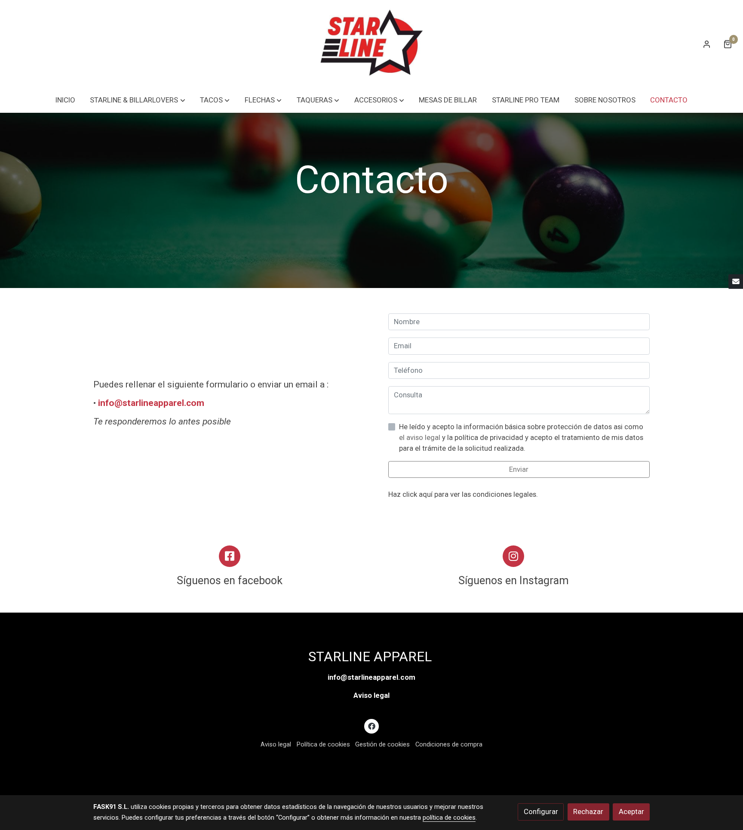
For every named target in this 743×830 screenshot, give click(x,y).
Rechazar (588, 811)
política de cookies (449, 817)
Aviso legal (371, 695)
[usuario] (707, 44)
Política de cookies (323, 744)
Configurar (541, 811)
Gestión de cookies (382, 744)
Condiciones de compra (448, 744)
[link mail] (735, 281)
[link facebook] (371, 725)
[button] (138, 100)
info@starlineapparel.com (151, 403)
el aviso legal (420, 437)
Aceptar (631, 811)
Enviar (518, 469)
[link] (372, 44)
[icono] (229, 556)
